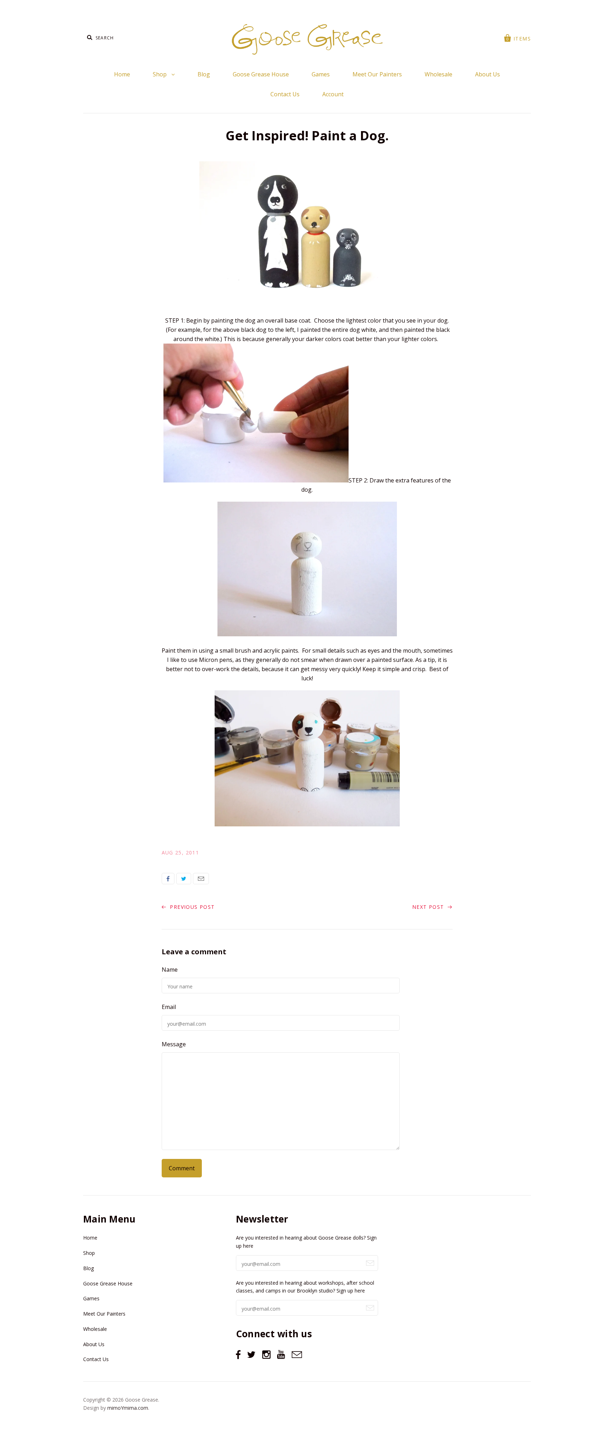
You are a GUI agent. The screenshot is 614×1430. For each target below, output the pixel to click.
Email (201, 878)
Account (333, 94)
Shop (160, 74)
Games (321, 74)
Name (170, 969)
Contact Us (285, 94)
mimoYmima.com (127, 1407)
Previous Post (191, 906)
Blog (204, 74)
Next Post (429, 906)
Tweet (183, 878)
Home (122, 74)
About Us (487, 74)
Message (174, 1044)
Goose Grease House (261, 74)
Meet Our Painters (377, 74)
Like (168, 878)
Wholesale (438, 74)
